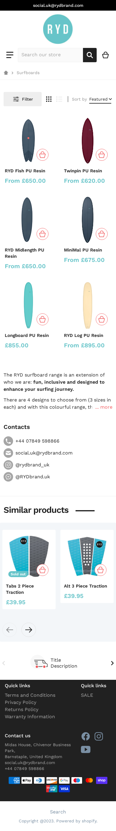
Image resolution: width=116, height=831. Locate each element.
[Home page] (6, 73)
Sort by (79, 99)
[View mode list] (59, 99)
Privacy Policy (20, 702)
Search (58, 812)
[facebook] (85, 736)
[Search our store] (90, 55)
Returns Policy (21, 709)
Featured (98, 99)
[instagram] (98, 736)
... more (103, 407)
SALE (87, 695)
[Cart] (105, 55)
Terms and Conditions (30, 695)
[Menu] (10, 55)
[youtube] (85, 749)
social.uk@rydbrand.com (58, 5)
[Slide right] (28, 630)
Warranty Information (30, 716)
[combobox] (50, 55)
